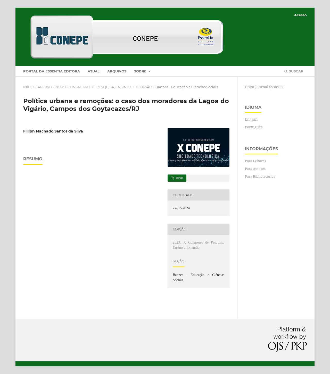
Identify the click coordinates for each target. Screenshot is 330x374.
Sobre (140, 71)
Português (253, 126)
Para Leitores (255, 161)
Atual (94, 71)
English (251, 119)
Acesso (300, 15)
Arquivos (116, 71)
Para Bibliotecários (260, 176)
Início (28, 87)
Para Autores (255, 168)
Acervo (45, 87)
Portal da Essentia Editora (51, 71)
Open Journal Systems (264, 86)
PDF (179, 178)
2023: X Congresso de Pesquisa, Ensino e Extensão (103, 87)
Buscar (295, 71)
